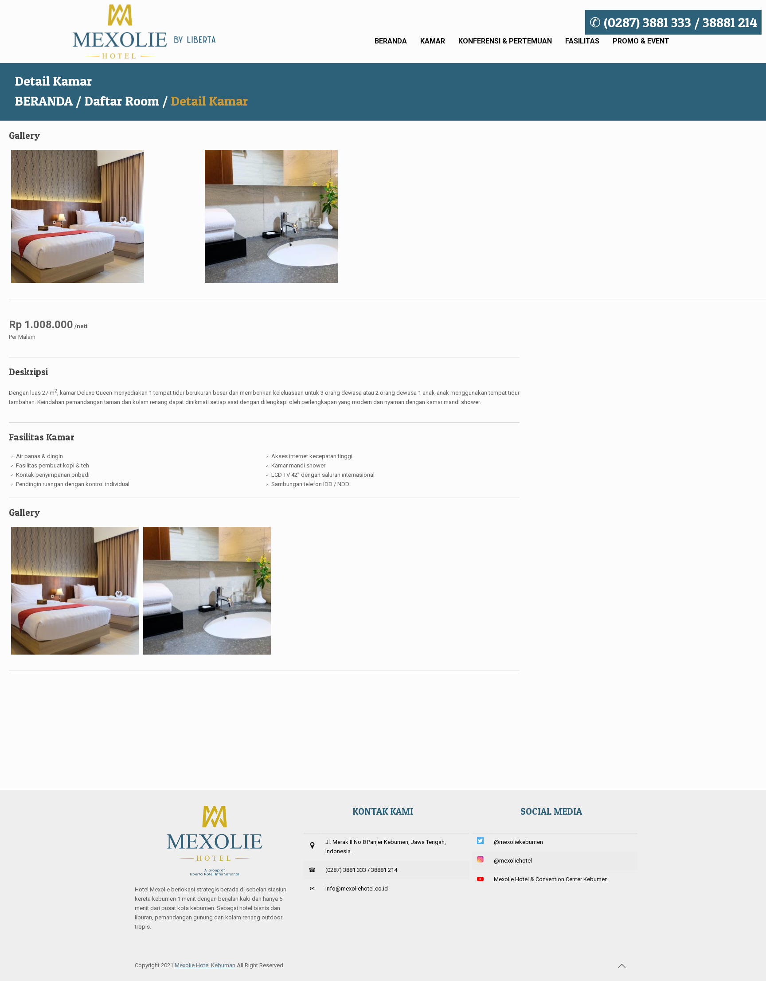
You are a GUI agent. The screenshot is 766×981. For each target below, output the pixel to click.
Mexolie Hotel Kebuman (205, 965)
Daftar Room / (126, 101)
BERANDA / (48, 101)
